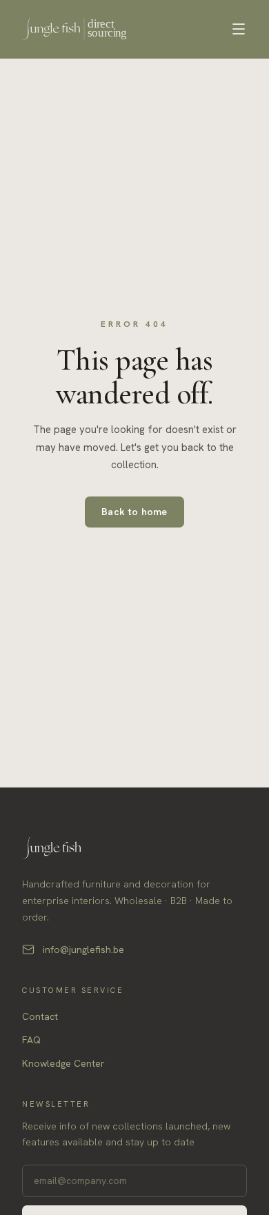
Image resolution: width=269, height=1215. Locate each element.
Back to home (134, 511)
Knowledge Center (63, 1063)
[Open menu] (238, 29)
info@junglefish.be (83, 949)
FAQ (31, 1040)
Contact (40, 1016)
